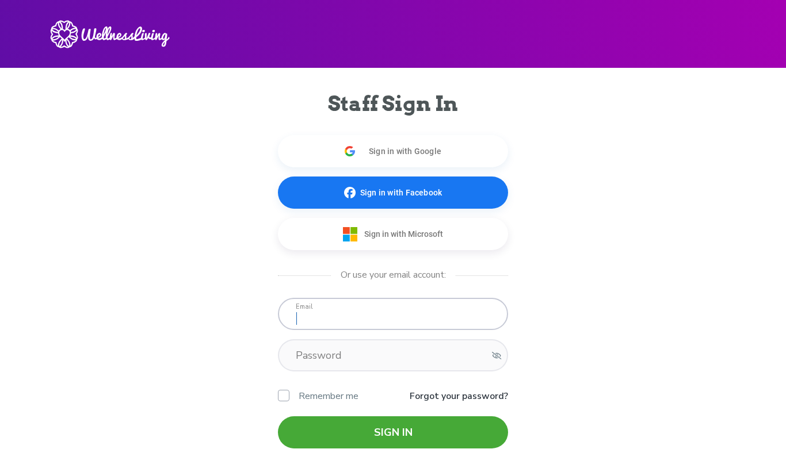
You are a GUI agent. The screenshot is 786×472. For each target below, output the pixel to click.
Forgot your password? (459, 396)
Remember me (328, 396)
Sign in (393, 432)
